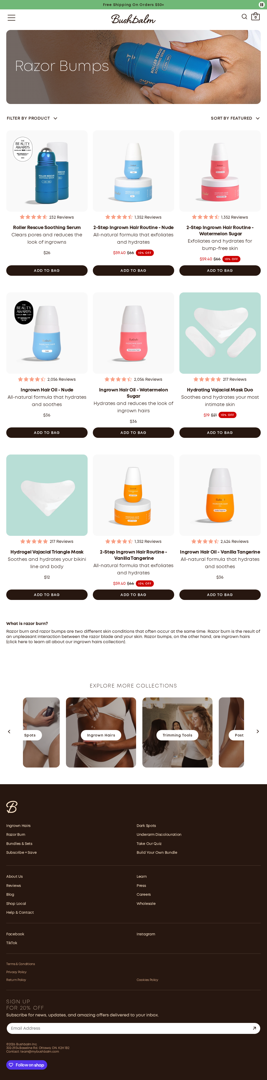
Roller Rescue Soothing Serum (47, 228)
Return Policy (16, 980)
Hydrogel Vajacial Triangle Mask (46, 552)
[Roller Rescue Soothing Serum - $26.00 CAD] (47, 171)
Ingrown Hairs (18, 825)
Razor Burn (15, 834)
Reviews (13, 885)
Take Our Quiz (149, 843)
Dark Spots (146, 825)
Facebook (15, 934)
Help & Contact (20, 912)
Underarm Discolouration (159, 834)
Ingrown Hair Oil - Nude (47, 390)
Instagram (146, 934)
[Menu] (11, 18)
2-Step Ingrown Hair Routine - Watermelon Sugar (220, 231)
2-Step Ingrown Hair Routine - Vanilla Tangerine (133, 555)
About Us (14, 876)
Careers (144, 894)
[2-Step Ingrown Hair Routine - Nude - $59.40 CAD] (133, 171)
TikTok (11, 943)
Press (141, 885)
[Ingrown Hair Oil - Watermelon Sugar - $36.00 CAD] (133, 333)
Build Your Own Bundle (157, 852)
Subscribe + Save (21, 852)
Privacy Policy (16, 972)
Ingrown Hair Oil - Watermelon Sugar (133, 393)
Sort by (231, 118)
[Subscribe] (254, 1028)
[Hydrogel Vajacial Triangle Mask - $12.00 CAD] (47, 496)
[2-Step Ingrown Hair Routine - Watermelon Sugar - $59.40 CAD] (220, 171)
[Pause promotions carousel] (262, 5)
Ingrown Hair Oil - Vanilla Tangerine (220, 552)
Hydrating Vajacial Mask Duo (220, 390)
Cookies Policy (147, 980)
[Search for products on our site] (244, 17)
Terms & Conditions (20, 964)
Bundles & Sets (19, 843)
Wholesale (146, 903)
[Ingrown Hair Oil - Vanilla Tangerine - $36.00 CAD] (220, 496)
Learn (142, 876)
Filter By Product (28, 118)
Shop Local (16, 903)
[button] (9, 732)
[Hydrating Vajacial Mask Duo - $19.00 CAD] (220, 333)
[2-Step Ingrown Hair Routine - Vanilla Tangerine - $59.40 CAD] (133, 496)
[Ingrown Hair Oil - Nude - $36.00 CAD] (47, 333)
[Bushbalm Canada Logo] (133, 19)
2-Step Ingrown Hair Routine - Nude (133, 228)
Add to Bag (47, 270)
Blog (10, 894)
